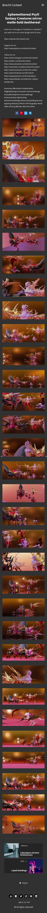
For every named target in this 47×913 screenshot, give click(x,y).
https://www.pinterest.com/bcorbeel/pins (20, 76)
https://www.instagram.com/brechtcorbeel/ (21, 58)
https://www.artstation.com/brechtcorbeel (20, 64)
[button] (23, 883)
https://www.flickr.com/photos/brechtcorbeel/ (22, 67)
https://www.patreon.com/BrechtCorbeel (20, 48)
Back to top (24, 902)
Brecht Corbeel (12, 5)
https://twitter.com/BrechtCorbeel (17, 61)
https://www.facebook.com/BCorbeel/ (19, 73)
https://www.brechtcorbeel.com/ (16, 39)
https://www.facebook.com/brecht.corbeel (20, 70)
